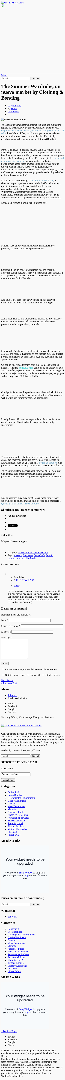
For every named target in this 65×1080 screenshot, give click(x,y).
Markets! (22, 552)
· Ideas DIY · (14, 834)
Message (6, 637)
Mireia (14, 108)
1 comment (13, 111)
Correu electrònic (10, 626)
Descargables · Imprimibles (21, 798)
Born (36, 555)
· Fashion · (13, 832)
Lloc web (6, 631)
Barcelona (28, 555)
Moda (33, 558)
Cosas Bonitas (15, 795)
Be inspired (13, 792)
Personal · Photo (16, 812)
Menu (4, 75)
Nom (4, 620)
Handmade (13, 558)
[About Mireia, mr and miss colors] (21, 725)
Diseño (49, 555)
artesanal (18, 555)
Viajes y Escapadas (17, 829)
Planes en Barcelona (37, 552)
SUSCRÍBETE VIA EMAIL (19, 762)
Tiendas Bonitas (16, 826)
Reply (17, 585)
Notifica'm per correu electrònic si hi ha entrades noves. (32, 675)
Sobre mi (12, 695)
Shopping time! (15, 823)
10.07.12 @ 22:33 (25, 580)
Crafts (42, 555)
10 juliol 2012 (14, 105)
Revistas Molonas (16, 820)
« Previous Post (9, 683)
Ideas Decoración (16, 806)
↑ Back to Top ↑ (9, 1031)
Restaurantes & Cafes (18, 817)
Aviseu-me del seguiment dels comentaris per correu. (31, 669)
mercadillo (24, 558)
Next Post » (7, 680)
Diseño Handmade (17, 800)
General (11, 803)
